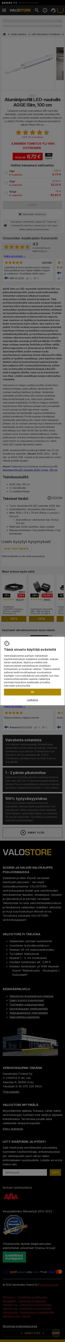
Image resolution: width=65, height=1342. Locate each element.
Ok (32, 691)
